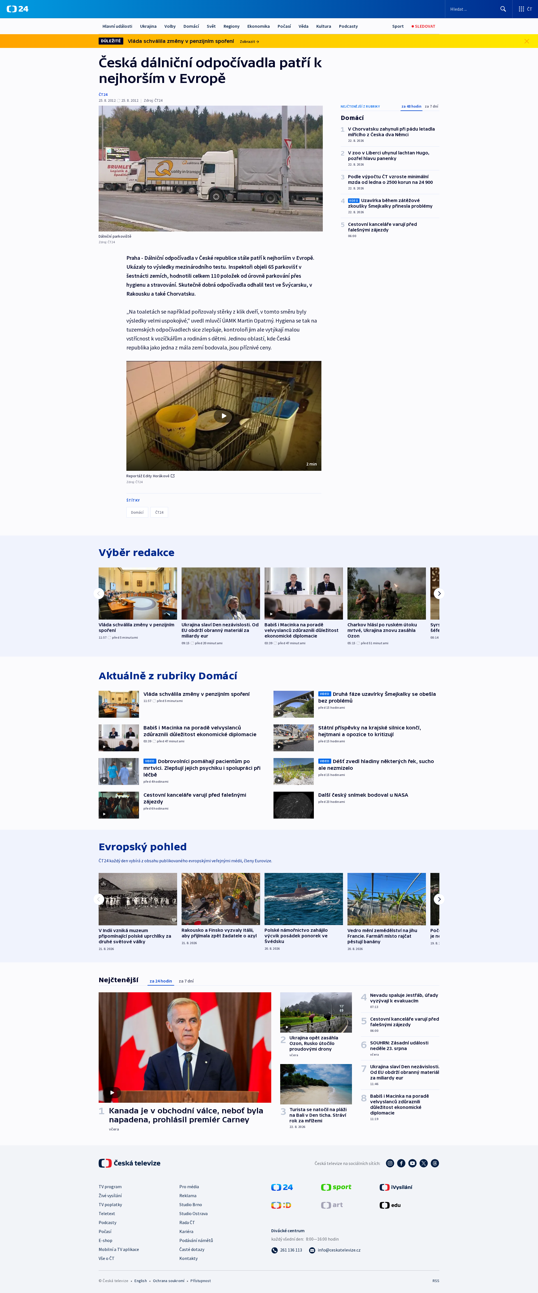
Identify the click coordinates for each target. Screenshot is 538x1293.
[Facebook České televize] (401, 1163)
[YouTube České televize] (412, 1163)
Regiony (232, 26)
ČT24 (103, 94)
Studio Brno (190, 1204)
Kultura (323, 26)
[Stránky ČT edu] (390, 1205)
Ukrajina (148, 26)
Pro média (189, 1186)
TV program (110, 1186)
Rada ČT (187, 1222)
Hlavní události (117, 26)
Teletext (107, 1213)
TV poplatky (110, 1204)
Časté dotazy (191, 1249)
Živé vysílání (110, 1195)
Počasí (284, 26)
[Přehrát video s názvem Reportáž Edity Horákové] (224, 416)
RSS (436, 1280)
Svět (211, 26)
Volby (170, 26)
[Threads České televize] (434, 1163)
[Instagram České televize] (390, 1163)
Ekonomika (258, 26)
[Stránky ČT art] (332, 1205)
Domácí (191, 26)
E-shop (105, 1240)
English (140, 1280)
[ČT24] (17, 9)
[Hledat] (503, 9)
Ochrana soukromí (168, 1280)
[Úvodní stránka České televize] (130, 1163)
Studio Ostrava (193, 1213)
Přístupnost (201, 1280)
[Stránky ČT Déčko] (281, 1205)
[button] (223, 416)
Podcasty (348, 26)
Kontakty (188, 1258)
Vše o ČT (107, 1258)
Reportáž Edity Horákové (148, 475)
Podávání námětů (196, 1240)
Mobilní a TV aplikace (119, 1249)
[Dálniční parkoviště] (211, 168)
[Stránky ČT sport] (336, 1187)
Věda (304, 26)
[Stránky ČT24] (282, 1187)
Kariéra (186, 1231)
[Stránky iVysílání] (396, 1187)
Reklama (187, 1195)
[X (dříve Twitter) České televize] (423, 1163)
